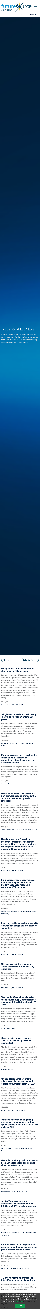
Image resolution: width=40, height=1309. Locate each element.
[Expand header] (36, 6)
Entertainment (5, 1069)
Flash (25, 1110)
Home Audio (10, 830)
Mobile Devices (21, 743)
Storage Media (6, 705)
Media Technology (25, 1268)
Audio (3, 830)
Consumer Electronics (8, 743)
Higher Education (17, 870)
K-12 (10, 870)
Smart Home (30, 743)
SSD (13, 705)
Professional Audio (31, 830)
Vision (3, 746)
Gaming (18, 1191)
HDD (16, 705)
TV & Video (24, 1191)
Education (4, 870)
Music (13, 1069)
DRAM (21, 705)
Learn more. (19, 1301)
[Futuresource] (20, 6)
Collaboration (5, 911)
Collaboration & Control (18, 911)
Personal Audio (20, 830)
